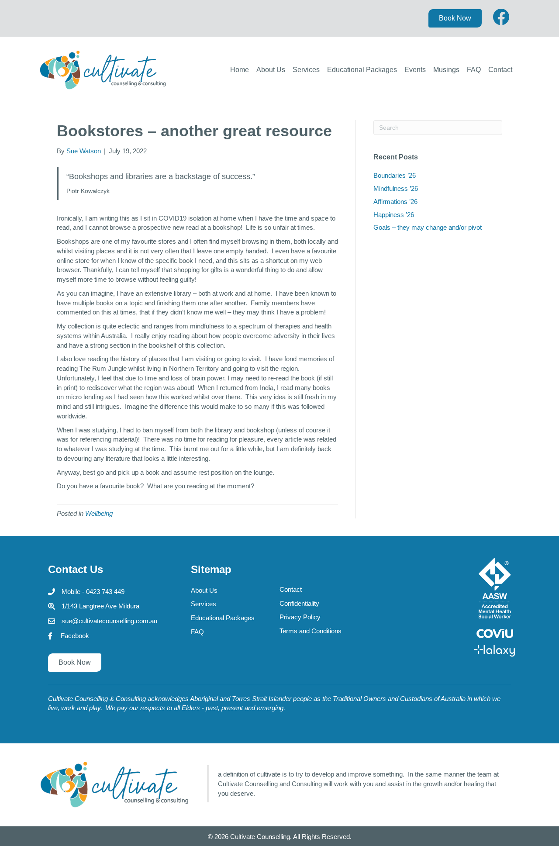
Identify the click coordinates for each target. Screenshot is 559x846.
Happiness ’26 (393, 214)
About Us (270, 69)
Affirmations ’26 (395, 201)
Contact (500, 69)
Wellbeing (99, 513)
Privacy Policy (300, 617)
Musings (446, 69)
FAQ (474, 69)
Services (306, 69)
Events (415, 69)
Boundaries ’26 (394, 175)
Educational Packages (362, 69)
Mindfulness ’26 (395, 188)
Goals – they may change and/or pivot (427, 227)
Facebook (75, 635)
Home (239, 69)
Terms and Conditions (311, 631)
